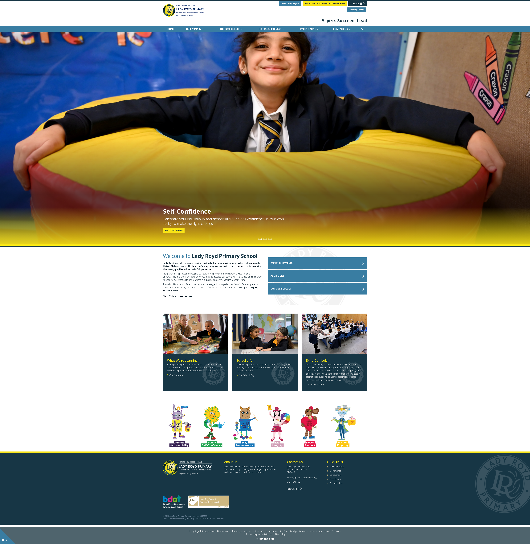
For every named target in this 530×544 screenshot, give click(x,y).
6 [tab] (271, 239)
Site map (190, 518)
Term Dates (335, 479)
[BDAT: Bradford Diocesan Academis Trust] (174, 502)
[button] (362, 29)
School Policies (336, 483)
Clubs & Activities (316, 384)
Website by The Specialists (213, 518)
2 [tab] (261, 239)
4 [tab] (266, 239)
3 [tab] (264, 239)
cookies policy (278, 534)
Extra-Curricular (270, 29)
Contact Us (340, 29)
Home (170, 29)
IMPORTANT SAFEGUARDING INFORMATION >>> (325, 3)
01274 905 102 (293, 481)
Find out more (173, 230)
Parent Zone (308, 29)
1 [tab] (259, 239)
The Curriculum (229, 29)
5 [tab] (269, 239)
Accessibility (181, 518)
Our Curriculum (176, 375)
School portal (356, 9)
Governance (335, 470)
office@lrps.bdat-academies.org (301, 477)
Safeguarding (335, 475)
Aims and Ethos (337, 466)
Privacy (198, 518)
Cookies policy (169, 518)
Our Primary (193, 29)
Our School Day (246, 375)
